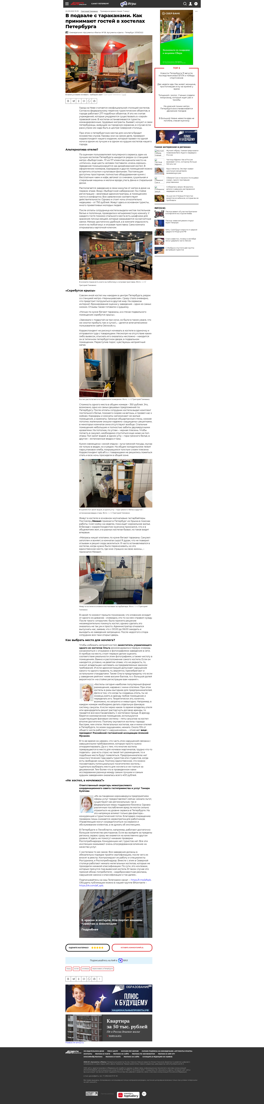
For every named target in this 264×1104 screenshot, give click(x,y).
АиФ (124, 95)
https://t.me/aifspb (141, 880)
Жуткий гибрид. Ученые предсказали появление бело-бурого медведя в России (182, 153)
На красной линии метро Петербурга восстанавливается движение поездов (176, 108)
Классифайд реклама (93, 1057)
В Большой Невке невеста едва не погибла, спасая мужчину (176, 119)
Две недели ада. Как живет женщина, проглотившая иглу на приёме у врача (176, 86)
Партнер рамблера (107, 1094)
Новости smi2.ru (74, 1042)
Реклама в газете (102, 1054)
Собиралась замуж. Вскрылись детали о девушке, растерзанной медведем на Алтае (180, 189)
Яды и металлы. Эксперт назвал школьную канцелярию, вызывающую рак (179, 171)
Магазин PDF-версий (130, 1051)
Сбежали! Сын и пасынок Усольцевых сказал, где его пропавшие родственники (182, 180)
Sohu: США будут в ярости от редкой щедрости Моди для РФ (181, 231)
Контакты (88, 1054)
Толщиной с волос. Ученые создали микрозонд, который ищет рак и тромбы (177, 97)
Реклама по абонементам (143, 1054)
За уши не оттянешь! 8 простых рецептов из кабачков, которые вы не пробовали (182, 198)
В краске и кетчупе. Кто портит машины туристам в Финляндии (111, 921)
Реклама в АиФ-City (166, 1054)
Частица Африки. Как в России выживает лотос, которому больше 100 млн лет (181, 162)
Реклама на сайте (121, 1054)
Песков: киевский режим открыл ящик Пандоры (180, 222)
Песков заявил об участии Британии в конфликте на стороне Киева (181, 213)
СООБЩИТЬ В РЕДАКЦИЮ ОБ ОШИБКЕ (157, 1057)
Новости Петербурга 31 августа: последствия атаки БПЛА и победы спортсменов (177, 75)
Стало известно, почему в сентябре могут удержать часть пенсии (181, 240)
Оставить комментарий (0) (132, 948)
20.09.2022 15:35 (72, 11)
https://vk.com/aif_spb (91, 885)
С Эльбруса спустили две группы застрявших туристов (180, 249)
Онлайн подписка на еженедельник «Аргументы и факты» (167, 1051)
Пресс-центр (112, 1051)
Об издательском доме (94, 1051)
